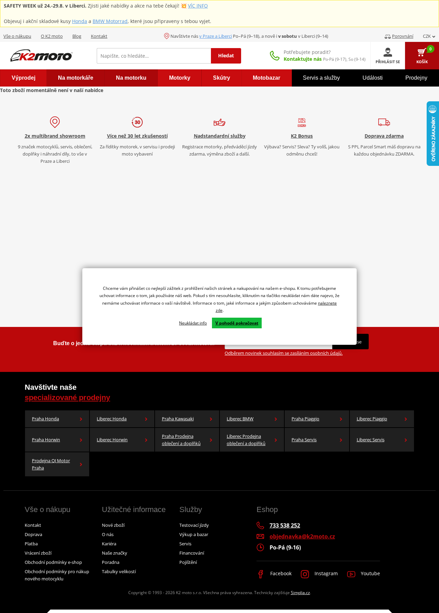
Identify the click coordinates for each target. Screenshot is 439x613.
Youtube (369, 573)
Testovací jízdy (194, 525)
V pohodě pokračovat (236, 323)
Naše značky (114, 553)
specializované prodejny (67, 397)
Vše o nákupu (17, 36)
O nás (108, 534)
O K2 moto (52, 36)
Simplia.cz (300, 592)
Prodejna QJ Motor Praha (51, 464)
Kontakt (99, 36)
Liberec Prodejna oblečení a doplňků (246, 439)
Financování (191, 553)
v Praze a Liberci (215, 36)
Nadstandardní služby (220, 136)
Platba (31, 544)
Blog (76, 36)
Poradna (110, 562)
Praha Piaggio (305, 419)
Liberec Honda (112, 419)
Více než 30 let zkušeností (137, 136)
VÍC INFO (198, 5)
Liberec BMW (240, 419)
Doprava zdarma (384, 136)
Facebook (280, 573)
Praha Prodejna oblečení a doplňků (181, 439)
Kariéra (109, 544)
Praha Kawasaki (178, 419)
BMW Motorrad (110, 21)
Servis (185, 544)
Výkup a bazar (193, 534)
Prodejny (416, 78)
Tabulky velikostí (119, 571)
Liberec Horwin (112, 439)
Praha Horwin (46, 439)
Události (373, 78)
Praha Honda (45, 419)
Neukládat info (193, 323)
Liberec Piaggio (372, 419)
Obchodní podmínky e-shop (53, 562)
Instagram (325, 573)
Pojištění (188, 562)
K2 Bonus (302, 136)
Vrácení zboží (38, 553)
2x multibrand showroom (55, 136)
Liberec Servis (370, 439)
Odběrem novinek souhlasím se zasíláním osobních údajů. (284, 353)
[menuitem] (23, 78)
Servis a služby (321, 78)
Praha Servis (304, 439)
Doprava (33, 534)
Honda (79, 21)
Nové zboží (113, 525)
